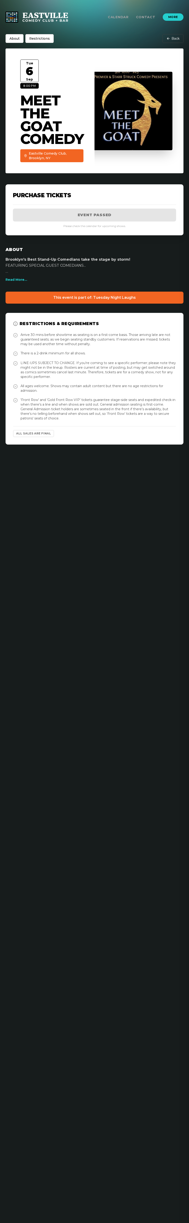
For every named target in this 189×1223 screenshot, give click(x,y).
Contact (145, 17)
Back (175, 38)
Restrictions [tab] (39, 38)
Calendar (118, 17)
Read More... (16, 280)
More (173, 17)
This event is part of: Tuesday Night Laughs (94, 297)
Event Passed (95, 215)
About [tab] (14, 38)
